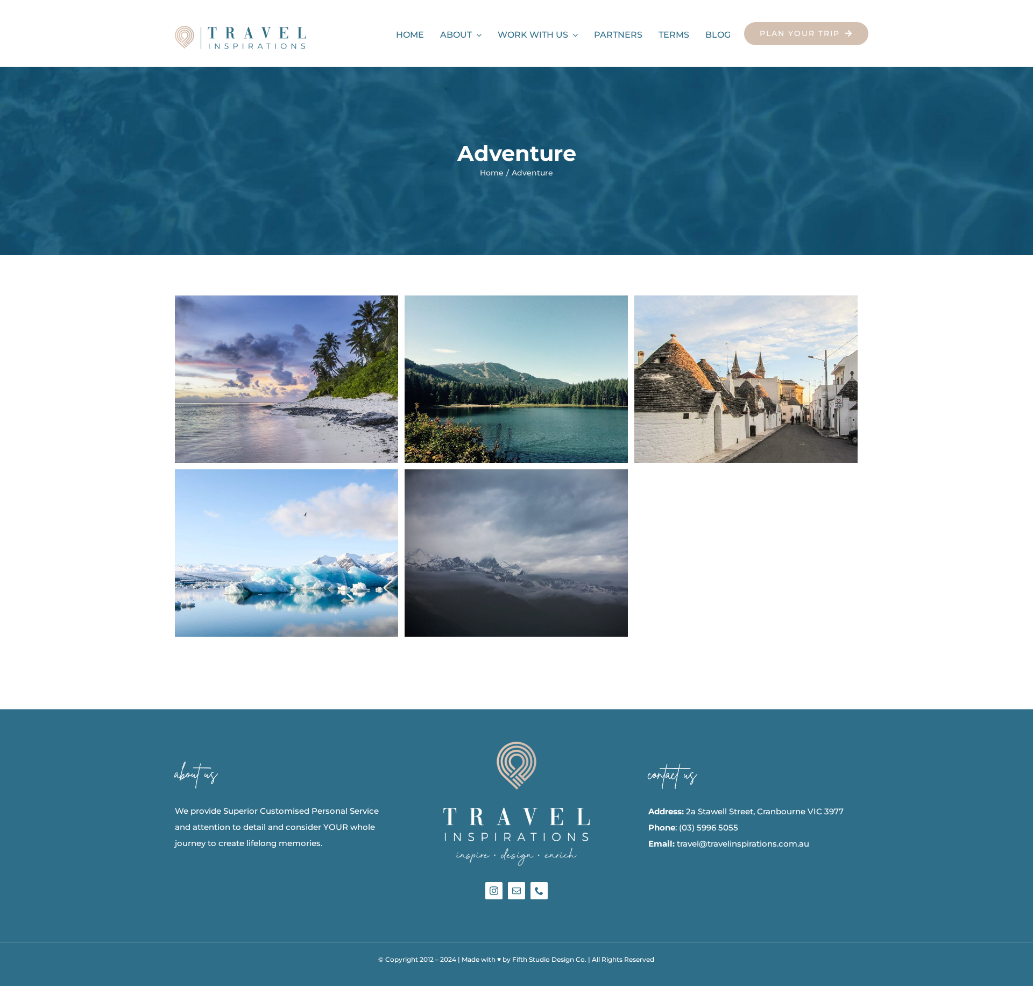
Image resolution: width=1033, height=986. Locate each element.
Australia (267, 379)
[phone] (539, 890)
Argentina (496, 379)
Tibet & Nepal (496, 553)
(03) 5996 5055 (708, 827)
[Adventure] (286, 379)
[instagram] (494, 890)
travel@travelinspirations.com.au (743, 844)
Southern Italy (726, 379)
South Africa (267, 553)
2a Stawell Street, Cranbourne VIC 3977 (765, 811)
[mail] (516, 890)
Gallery (306, 379)
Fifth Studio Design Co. (549, 959)
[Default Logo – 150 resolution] (240, 30)
